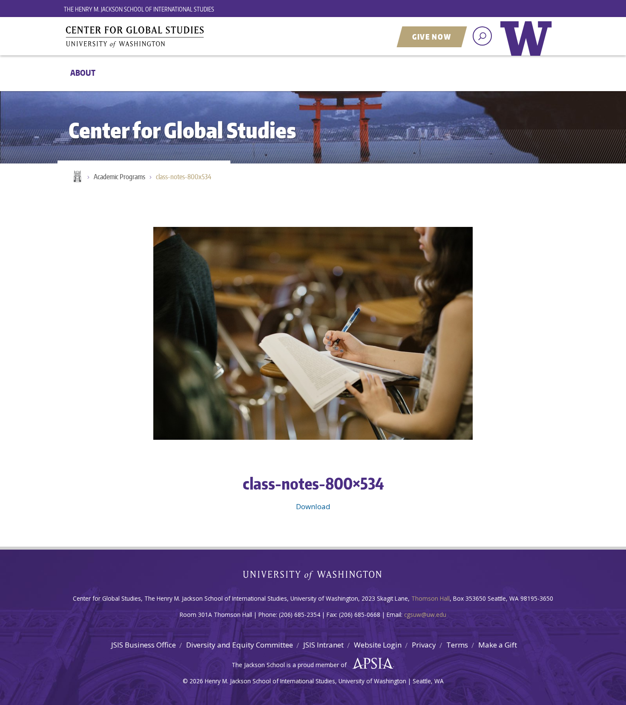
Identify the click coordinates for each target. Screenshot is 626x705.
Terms (457, 645)
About (82, 72)
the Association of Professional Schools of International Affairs (370, 664)
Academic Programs (119, 176)
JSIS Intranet (323, 645)
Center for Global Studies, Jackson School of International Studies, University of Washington (170, 37)
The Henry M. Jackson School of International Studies (139, 9)
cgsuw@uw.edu (425, 614)
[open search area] (482, 36)
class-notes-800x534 (183, 176)
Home (76, 177)
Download (313, 506)
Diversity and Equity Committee (239, 645)
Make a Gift (497, 645)
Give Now (431, 36)
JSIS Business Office (143, 645)
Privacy (424, 645)
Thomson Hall (430, 598)
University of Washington (528, 44)
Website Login (378, 645)
